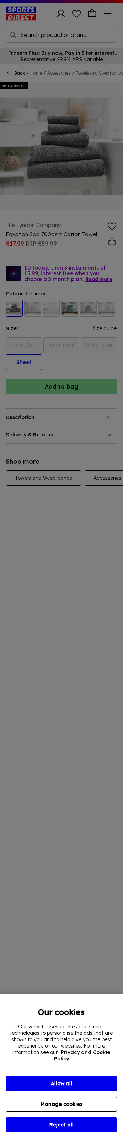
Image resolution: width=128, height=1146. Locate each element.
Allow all (61, 1083)
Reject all (61, 1124)
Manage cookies (61, 1104)
